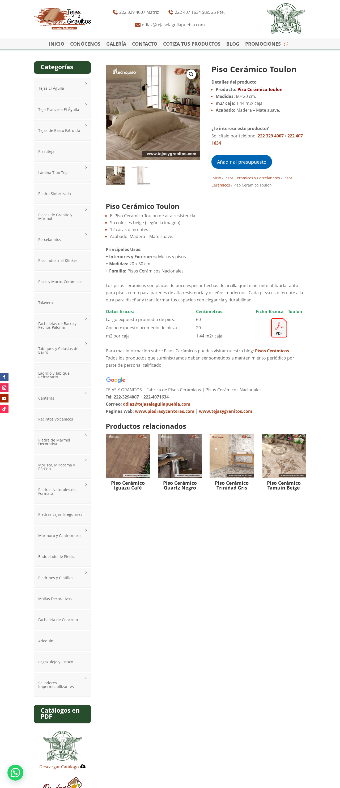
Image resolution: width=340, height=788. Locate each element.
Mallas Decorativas (55, 598)
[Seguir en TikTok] (4, 409)
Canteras (46, 398)
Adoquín (45, 640)
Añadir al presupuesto (241, 162)
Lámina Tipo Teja (53, 172)
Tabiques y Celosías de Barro (58, 350)
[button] (191, 74)
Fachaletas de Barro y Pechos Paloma (57, 325)
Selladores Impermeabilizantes (56, 684)
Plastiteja (46, 151)
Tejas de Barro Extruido (59, 130)
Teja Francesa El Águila (58, 109)
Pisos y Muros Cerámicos (60, 281)
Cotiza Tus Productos (191, 44)
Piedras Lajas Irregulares (60, 514)
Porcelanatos (49, 239)
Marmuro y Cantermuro (59, 535)
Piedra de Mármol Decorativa (54, 442)
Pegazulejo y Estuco (55, 661)
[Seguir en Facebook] (4, 377)
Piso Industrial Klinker (57, 260)
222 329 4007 (271, 136)
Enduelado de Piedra (56, 556)
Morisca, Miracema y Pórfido (56, 466)
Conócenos (85, 44)
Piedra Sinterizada (54, 193)
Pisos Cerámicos (272, 351)
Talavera (45, 302)
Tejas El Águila (51, 88)
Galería (116, 44)
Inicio (56, 44)
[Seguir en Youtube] (4, 398)
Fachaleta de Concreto (58, 619)
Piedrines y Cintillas (55, 577)
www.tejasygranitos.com (225, 411)
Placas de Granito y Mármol (55, 216)
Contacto (144, 44)
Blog (232, 44)
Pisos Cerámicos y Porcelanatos (252, 177)
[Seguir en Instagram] (4, 387)
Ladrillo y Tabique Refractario (54, 375)
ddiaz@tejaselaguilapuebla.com (156, 404)
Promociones (263, 44)
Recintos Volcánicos (55, 419)
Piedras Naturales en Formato (57, 491)
